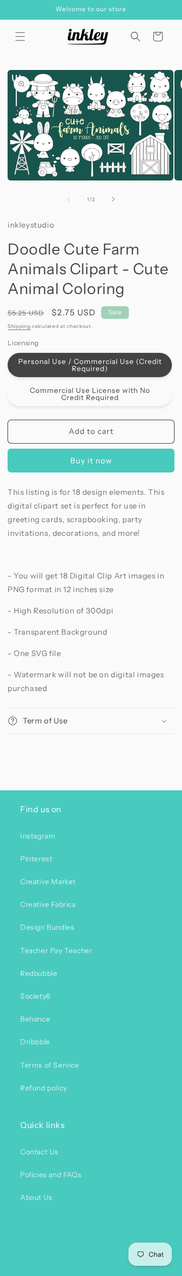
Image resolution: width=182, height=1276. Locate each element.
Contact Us (39, 1151)
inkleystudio (73, 1267)
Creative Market (48, 881)
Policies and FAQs (50, 1174)
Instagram (37, 836)
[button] (20, 36)
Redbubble (38, 973)
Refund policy (43, 1087)
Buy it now (91, 460)
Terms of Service (49, 1065)
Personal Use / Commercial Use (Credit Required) (90, 365)
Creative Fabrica (48, 904)
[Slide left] (69, 199)
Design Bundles (47, 927)
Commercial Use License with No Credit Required (90, 394)
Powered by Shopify (122, 1267)
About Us (36, 1197)
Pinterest (36, 858)
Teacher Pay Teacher (56, 950)
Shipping (19, 326)
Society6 (35, 996)
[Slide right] (113, 199)
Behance (35, 1019)
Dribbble (35, 1041)
